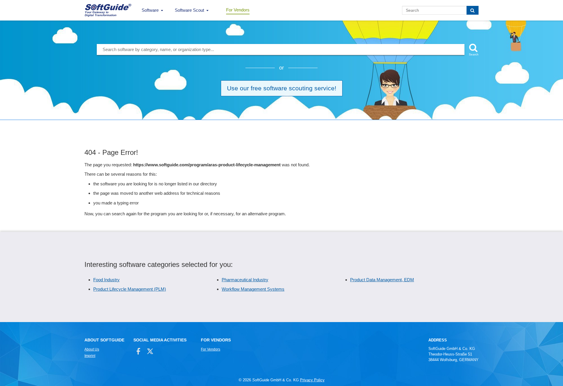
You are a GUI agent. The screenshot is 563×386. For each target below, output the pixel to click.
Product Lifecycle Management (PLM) (129, 289)
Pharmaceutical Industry (245, 279)
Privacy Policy (312, 380)
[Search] (473, 10)
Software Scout (189, 10)
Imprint (89, 356)
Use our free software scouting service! (281, 88)
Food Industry (106, 279)
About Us (91, 349)
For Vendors (238, 9)
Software (150, 10)
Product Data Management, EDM (382, 279)
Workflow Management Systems (253, 289)
